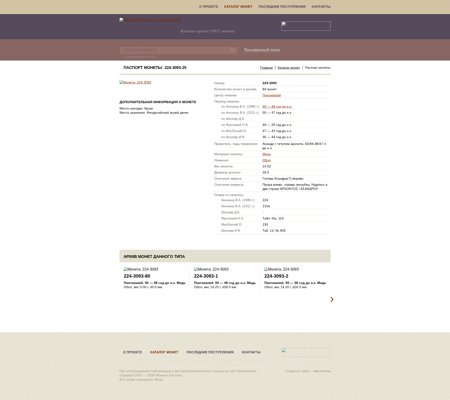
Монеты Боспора (169, 375)
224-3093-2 (276, 276)
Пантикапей (271, 95)
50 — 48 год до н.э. (277, 106)
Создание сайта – (307, 371)
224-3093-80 (137, 276)
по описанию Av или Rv (139, 57)
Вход (158, 379)
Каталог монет (238, 6)
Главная (266, 67)
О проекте (208, 6)
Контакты (321, 6)
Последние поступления (282, 6)
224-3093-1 (206, 276)
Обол (266, 160)
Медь (266, 154)
